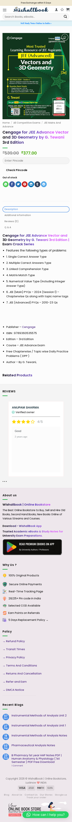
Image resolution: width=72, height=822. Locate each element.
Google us (61, 794)
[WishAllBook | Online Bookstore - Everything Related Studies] (30, 9)
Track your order (36, 797)
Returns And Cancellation (23, 673)
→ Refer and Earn (15, 682)
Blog (6, 794)
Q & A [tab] (8, 227)
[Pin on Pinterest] (25, 184)
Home (6, 122)
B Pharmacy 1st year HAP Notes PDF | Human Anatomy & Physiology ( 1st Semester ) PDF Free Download (37, 759)
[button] (5, 10)
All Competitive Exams (26, 122)
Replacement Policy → (33, 620)
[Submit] (65, 16)
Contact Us (31, 794)
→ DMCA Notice (13, 690)
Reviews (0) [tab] (11, 221)
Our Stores (46, 794)
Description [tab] (11, 209)
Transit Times (15, 649)
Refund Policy (15, 641)
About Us (17, 794)
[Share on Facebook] (12, 184)
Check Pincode (16, 170)
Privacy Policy (15, 657)
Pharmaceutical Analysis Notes (33, 745)
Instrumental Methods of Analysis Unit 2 (39, 715)
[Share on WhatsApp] (6, 184)
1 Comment (22, 766)
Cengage (28, 327)
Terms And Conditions (21, 665)
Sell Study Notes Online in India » (36, 23)
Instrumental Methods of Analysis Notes (39, 735)
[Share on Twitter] (18, 184)
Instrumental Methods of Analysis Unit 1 (39, 725)
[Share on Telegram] (44, 184)
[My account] (56, 9)
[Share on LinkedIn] (31, 184)
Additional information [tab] (18, 215)
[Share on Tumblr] (37, 184)
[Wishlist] (62, 9)
